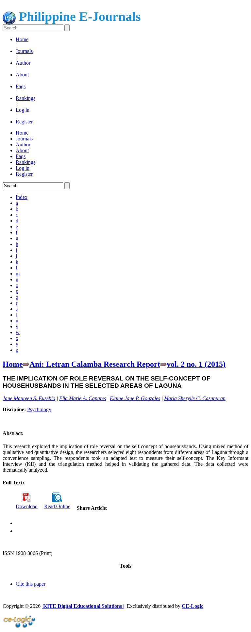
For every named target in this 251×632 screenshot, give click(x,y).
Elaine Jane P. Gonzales (135, 398)
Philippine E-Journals (78, 16)
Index (21, 197)
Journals (24, 51)
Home (22, 39)
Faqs (20, 86)
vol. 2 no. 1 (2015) (196, 364)
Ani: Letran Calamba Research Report (94, 364)
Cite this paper (30, 584)
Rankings (25, 98)
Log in (22, 110)
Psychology (39, 409)
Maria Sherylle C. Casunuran (195, 398)
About (22, 74)
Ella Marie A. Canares (82, 398)
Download (27, 506)
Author (23, 63)
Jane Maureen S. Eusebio (29, 398)
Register (24, 121)
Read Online (57, 506)
